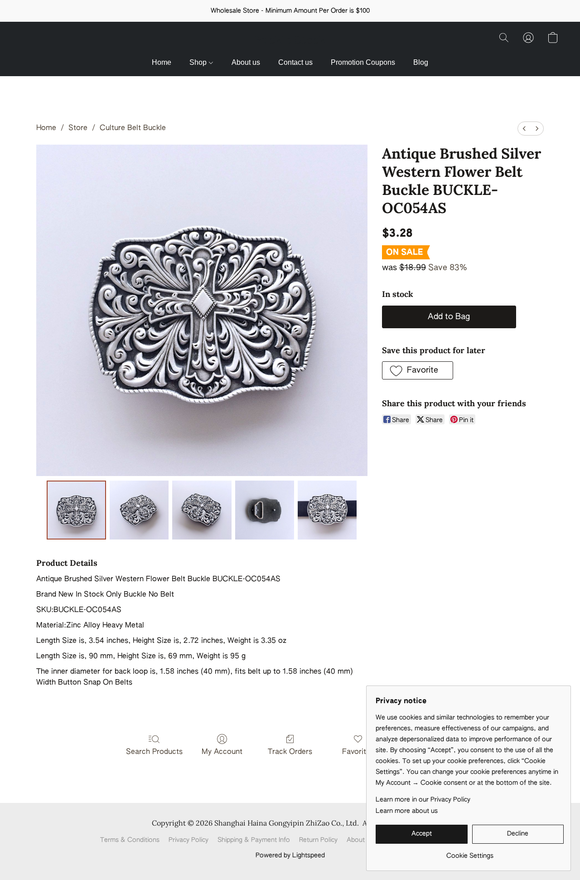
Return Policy (318, 840)
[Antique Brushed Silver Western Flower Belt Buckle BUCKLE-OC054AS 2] (201, 510)
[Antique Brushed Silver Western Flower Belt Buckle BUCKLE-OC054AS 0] (76, 510)
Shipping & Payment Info (254, 840)
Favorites (358, 752)
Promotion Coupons (363, 62)
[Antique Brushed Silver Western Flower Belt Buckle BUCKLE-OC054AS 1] (139, 510)
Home (161, 62)
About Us (360, 840)
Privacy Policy (188, 840)
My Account (222, 752)
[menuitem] (524, 128)
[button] (290, 40)
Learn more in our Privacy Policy (423, 800)
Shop (198, 62)
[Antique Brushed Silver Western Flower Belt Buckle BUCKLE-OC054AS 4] (327, 510)
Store (77, 128)
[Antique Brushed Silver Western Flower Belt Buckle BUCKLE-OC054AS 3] (264, 510)
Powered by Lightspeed (290, 855)
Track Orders (290, 752)
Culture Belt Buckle (133, 128)
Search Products (154, 752)
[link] (470, 852)
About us (246, 62)
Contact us (295, 62)
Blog (420, 62)
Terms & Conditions (130, 840)
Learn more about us (407, 811)
